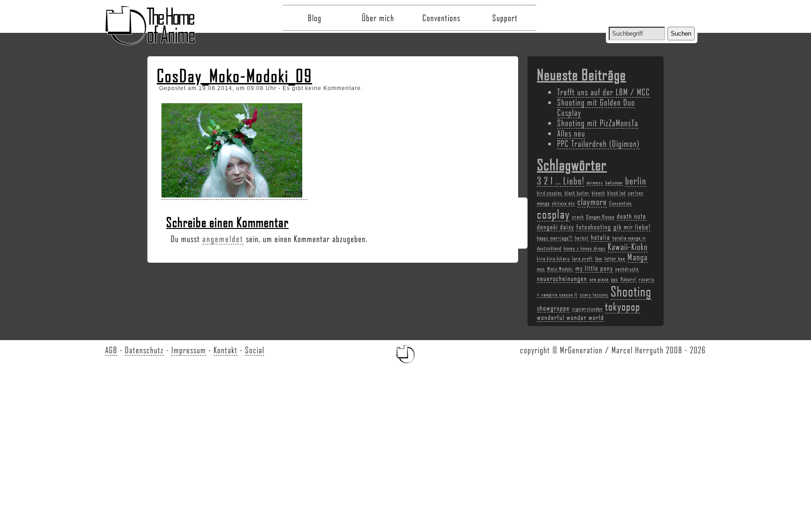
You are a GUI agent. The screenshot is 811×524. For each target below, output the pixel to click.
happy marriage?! (555, 238)
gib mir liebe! (631, 226)
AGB (111, 350)
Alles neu (571, 133)
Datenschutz (144, 350)
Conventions (441, 18)
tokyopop (622, 306)
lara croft (582, 258)
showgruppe (553, 308)
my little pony (594, 268)
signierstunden (587, 308)
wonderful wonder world (570, 317)
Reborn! (628, 279)
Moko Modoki (560, 269)
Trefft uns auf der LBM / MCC (603, 92)
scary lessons (594, 294)
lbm (598, 258)
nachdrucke (627, 269)
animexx (595, 182)
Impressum (188, 350)
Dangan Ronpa (600, 217)
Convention (620, 203)
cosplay (553, 214)
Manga (637, 257)
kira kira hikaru (553, 258)
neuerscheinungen (562, 278)
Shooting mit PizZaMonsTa (597, 123)
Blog (314, 18)
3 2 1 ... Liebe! (560, 180)
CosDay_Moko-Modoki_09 (234, 75)
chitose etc (563, 203)
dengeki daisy (555, 226)
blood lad (616, 193)
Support (505, 18)
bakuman (614, 182)
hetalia (600, 237)
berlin (635, 180)
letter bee (614, 258)
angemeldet (223, 239)
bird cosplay (549, 193)
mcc (541, 269)
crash (578, 217)
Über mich (378, 18)
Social (254, 350)
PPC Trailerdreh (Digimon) (598, 143)
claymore (592, 202)
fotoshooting (593, 226)
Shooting (631, 291)
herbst (582, 238)
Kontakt (225, 350)
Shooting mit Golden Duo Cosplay (596, 107)
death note (631, 216)
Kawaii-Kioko (628, 247)
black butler (577, 193)
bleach (598, 193)
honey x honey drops (584, 248)
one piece (599, 279)
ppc (614, 279)
